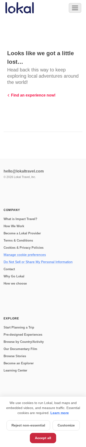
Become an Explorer (19, 363)
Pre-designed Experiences (23, 334)
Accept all (43, 438)
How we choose (15, 283)
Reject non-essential (28, 425)
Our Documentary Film (20, 349)
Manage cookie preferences (25, 255)
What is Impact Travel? (20, 219)
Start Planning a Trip (19, 327)
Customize (66, 425)
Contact (9, 269)
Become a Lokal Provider (22, 233)
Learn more (59, 413)
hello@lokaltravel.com (24, 171)
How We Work (14, 226)
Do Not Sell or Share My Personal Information (38, 262)
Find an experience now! (33, 95)
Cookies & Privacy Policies (23, 247)
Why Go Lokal (14, 276)
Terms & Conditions (18, 240)
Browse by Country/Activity (24, 342)
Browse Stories (15, 356)
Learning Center (15, 370)
